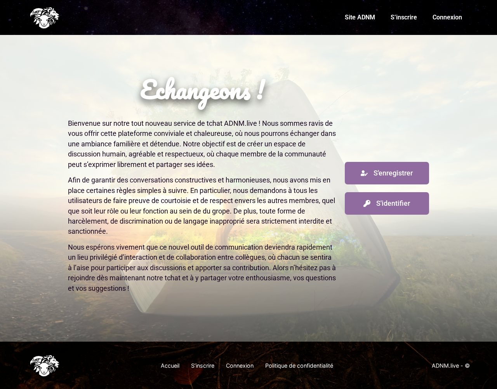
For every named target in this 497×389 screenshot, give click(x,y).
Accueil (170, 365)
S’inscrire (404, 17)
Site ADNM (360, 17)
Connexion (447, 17)
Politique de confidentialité (299, 365)
